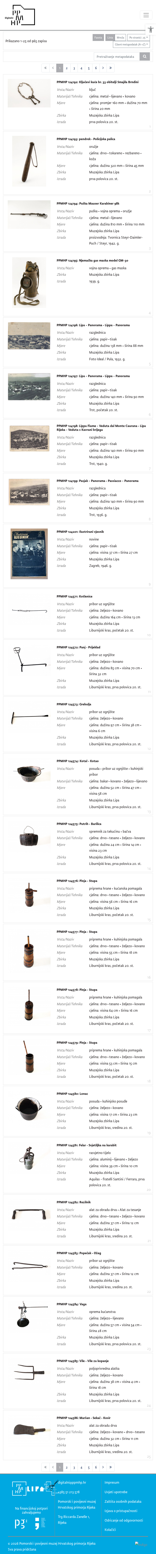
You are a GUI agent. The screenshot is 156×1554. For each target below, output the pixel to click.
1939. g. (94, 281)
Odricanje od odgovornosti (124, 1520)
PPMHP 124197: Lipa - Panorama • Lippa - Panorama (93, 376)
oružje (93, 146)
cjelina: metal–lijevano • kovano (112, 96)
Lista (110, 37)
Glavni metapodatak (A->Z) (130, 44)
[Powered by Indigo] (141, 1544)
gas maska (119, 268)
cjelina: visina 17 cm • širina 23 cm (113, 1114)
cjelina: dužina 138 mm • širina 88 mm (116, 345)
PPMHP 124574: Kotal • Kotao (78, 761)
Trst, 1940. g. (98, 463)
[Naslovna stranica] (18, 15)
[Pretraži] (145, 56)
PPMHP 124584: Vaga (72, 1304)
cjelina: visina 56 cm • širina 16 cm (113, 901)
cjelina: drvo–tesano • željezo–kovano (117, 837)
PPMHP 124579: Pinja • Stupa (77, 1043)
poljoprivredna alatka (104, 1368)
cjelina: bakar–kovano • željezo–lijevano (118, 781)
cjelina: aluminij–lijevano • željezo (113, 1159)
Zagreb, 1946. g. (100, 565)
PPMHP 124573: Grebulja (74, 704)
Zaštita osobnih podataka (123, 1501)
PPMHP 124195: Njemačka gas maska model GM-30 (92, 260)
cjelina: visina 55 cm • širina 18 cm (113, 952)
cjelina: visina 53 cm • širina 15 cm (113, 1063)
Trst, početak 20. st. (103, 410)
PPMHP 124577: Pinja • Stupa (77, 932)
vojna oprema (110, 211)
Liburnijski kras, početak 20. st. (111, 630)
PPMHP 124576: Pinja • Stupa (77, 881)
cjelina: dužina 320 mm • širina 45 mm (116, 165)
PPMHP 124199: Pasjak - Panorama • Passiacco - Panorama (98, 481)
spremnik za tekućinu (104, 831)
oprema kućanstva (102, 1311)
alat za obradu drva (103, 1209)
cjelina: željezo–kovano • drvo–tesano (117, 1432)
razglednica (97, 332)
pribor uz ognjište (102, 604)
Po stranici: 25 (137, 37)
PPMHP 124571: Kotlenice (74, 596)
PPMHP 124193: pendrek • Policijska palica (86, 139)
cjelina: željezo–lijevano (106, 1318)
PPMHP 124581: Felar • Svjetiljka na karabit (87, 1145)
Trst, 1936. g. (98, 514)
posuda (94, 768)
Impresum (112, 1482)
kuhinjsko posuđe (114, 1101)
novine (94, 539)
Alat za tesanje (130, 1209)
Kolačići (110, 1529)
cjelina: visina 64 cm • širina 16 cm (113, 1010)
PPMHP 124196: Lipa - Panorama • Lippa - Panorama (93, 325)
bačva (127, 831)
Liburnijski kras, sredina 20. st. (111, 1127)
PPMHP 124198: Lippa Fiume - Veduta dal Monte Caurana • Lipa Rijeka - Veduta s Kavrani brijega (101, 428)
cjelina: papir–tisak (103, 339)
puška (93, 211)
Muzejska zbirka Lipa (104, 115)
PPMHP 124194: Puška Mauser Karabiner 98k (88, 203)
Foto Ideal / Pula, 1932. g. (107, 359)
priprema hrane (100, 888)
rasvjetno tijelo (100, 1152)
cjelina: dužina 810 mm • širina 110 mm (116, 224)
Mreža (120, 37)
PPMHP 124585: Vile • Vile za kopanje (83, 1361)
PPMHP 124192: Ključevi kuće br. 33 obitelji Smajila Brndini (98, 82)
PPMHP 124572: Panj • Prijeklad (78, 647)
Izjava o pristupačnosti (121, 1510)
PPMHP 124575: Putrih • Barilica (79, 824)
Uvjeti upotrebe (116, 1492)
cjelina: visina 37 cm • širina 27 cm (113, 552)
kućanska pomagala (128, 888)
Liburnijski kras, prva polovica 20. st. (115, 687)
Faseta (98, 37)
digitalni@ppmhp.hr (72, 1482)
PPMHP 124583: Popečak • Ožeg (79, 1253)
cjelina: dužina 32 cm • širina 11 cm (113, 1438)
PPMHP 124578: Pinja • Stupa (77, 990)
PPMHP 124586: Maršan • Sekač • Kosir (83, 1418)
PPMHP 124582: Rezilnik (74, 1202)
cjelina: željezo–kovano (106, 610)
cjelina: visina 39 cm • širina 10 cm (113, 1166)
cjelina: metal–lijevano (105, 217)
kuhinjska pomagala (128, 939)
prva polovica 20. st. (103, 121)
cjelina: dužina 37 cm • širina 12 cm (114, 1222)
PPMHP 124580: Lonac (72, 1094)
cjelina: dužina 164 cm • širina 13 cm (114, 617)
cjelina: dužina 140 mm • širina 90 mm (116, 396)
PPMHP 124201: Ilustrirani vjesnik (80, 532)
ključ (92, 89)
